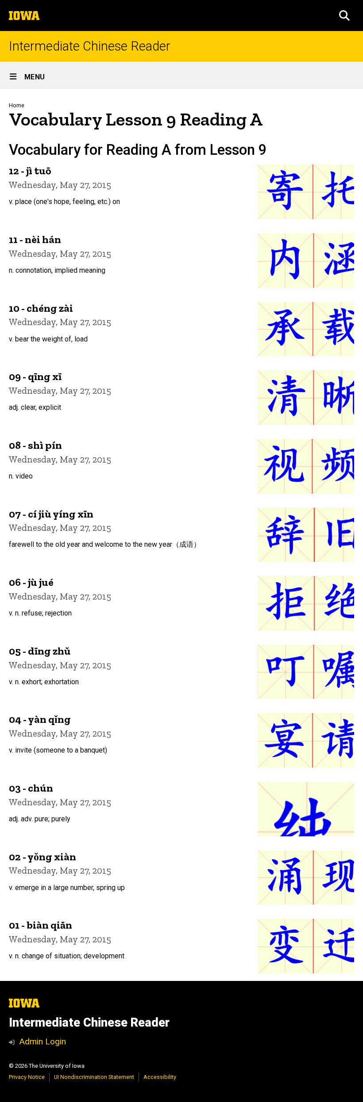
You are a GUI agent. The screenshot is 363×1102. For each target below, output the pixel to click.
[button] (344, 15)
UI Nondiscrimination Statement (94, 1077)
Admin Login (42, 1041)
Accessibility (159, 1077)
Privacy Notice (27, 1077)
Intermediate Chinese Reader (89, 46)
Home (16, 105)
